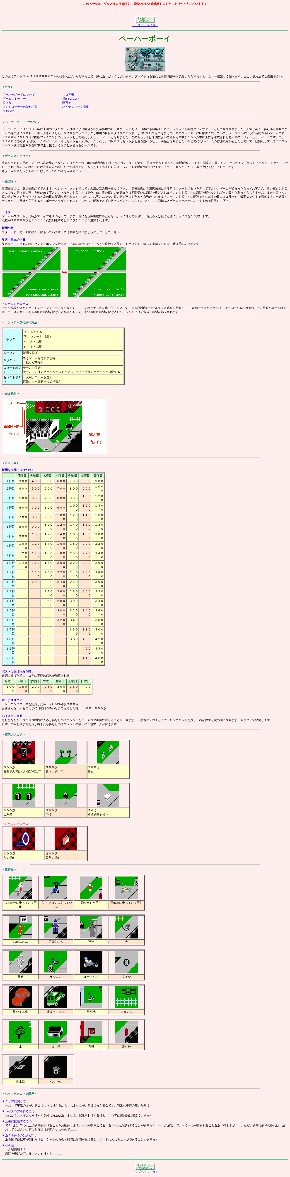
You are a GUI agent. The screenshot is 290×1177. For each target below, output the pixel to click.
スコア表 (68, 94)
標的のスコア (71, 98)
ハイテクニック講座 (75, 106)
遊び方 (6, 102)
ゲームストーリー (14, 98)
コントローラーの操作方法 (20, 106)
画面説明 (8, 111)
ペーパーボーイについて (18, 94)
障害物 (66, 102)
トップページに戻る (145, 25)
